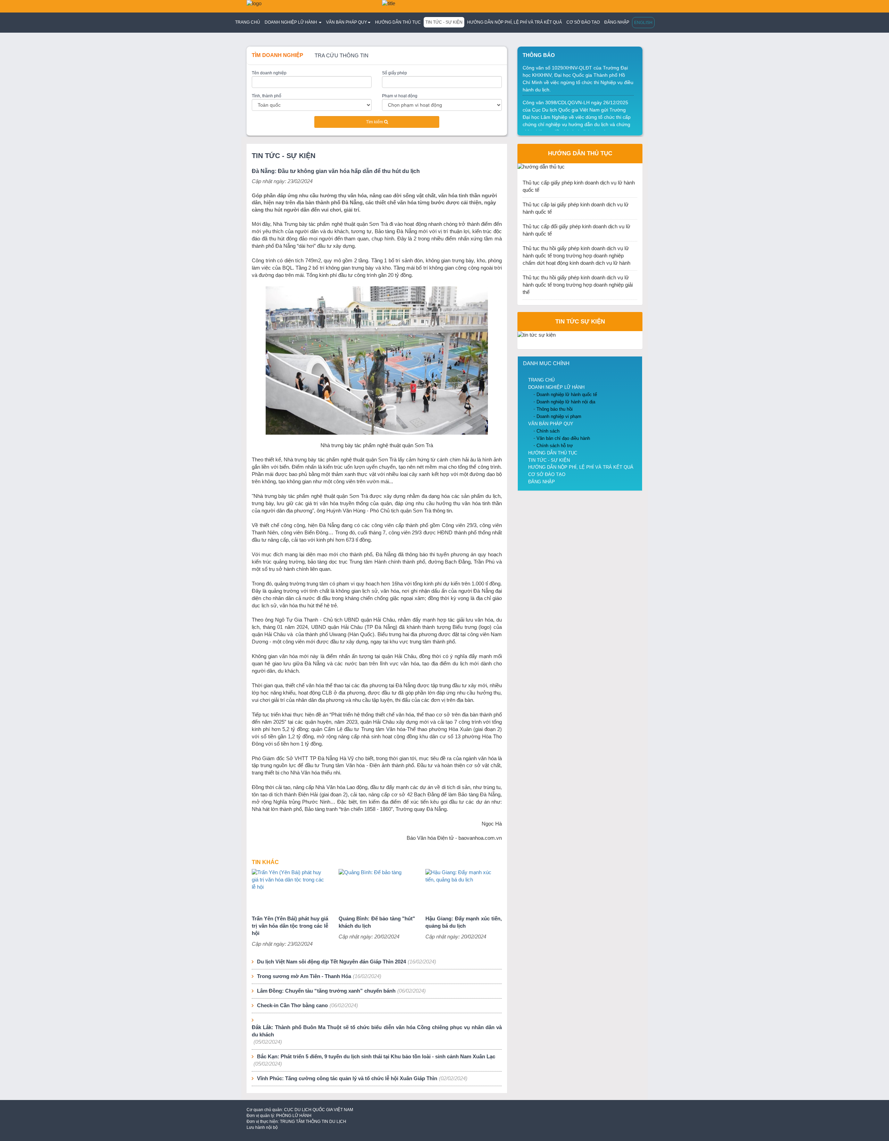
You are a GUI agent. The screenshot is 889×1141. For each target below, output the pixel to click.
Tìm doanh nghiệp (277, 55)
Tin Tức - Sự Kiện (444, 22)
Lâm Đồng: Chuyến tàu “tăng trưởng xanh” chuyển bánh (326, 991)
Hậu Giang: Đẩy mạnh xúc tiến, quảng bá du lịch (463, 922)
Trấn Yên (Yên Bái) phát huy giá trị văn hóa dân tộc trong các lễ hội (290, 926)
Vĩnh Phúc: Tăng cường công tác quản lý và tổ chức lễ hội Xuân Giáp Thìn (347, 1078)
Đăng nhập (616, 22)
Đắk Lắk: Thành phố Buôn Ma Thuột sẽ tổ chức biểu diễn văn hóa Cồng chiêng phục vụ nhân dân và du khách (377, 1031)
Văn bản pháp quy (550, 423)
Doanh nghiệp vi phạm (559, 416)
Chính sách (548, 431)
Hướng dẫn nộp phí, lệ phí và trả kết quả (514, 22)
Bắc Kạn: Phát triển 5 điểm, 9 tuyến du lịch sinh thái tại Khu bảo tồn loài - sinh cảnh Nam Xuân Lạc (376, 1056)
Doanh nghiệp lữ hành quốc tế (567, 394)
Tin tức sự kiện (580, 321)
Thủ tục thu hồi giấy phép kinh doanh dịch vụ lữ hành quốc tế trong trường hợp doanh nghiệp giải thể (578, 285)
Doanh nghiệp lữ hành (556, 387)
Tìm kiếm (375, 122)
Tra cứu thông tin (341, 55)
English (643, 22)
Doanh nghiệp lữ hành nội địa (566, 401)
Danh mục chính (546, 363)
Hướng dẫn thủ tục (398, 22)
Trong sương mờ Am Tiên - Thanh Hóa (304, 976)
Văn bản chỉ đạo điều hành (563, 438)
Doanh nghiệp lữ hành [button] (291, 22)
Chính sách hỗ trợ (555, 445)
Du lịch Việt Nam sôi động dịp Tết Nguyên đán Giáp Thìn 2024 (331, 961)
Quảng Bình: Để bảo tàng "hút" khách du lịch (377, 922)
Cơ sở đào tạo (583, 22)
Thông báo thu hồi (555, 409)
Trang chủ (247, 22)
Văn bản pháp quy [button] (346, 22)
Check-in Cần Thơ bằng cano (292, 1005)
